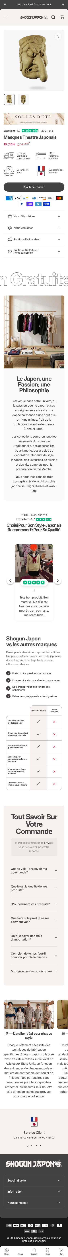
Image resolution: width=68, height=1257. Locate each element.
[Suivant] (63, 4)
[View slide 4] (40, 1145)
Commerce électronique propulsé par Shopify (41, 1239)
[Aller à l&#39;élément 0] (9, 99)
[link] (29, 1014)
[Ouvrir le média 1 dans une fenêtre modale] (57, 36)
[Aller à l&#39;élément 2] (23, 99)
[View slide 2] (32, 1145)
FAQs (47, 842)
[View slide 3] (36, 1145)
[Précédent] (5, 4)
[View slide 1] (27, 1145)
